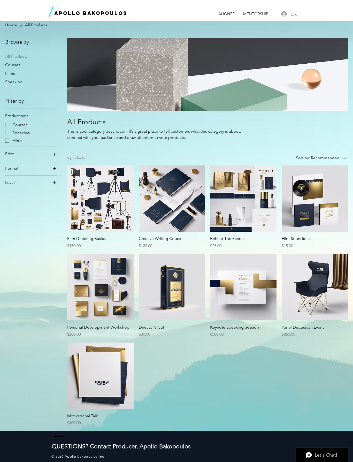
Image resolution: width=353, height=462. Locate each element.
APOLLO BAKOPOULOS (90, 13)
